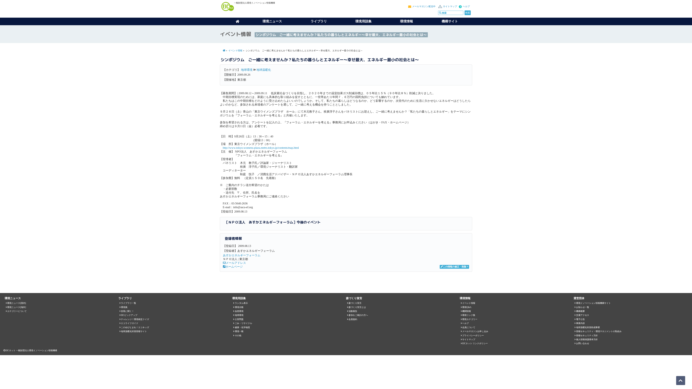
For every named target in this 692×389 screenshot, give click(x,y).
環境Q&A (466, 307)
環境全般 (239, 307)
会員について (468, 327)
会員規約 (353, 319)
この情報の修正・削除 (454, 266)
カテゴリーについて (17, 311)
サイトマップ (450, 6)
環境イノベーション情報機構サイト (593, 303)
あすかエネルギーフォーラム (241, 255)
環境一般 (239, 331)
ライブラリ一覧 (128, 303)
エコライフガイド (129, 323)
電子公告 (580, 319)
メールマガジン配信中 (424, 6)
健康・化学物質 (242, 327)
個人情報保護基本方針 (587, 339)
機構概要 (580, 311)
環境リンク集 (468, 315)
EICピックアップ (129, 315)
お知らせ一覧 (582, 307)
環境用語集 (363, 21)
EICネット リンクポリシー (475, 343)
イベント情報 (235, 50)
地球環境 (246, 69)
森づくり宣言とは (357, 307)
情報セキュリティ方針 (587, 335)
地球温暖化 (263, 69)
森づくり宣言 (355, 303)
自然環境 (239, 311)
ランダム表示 (241, 303)
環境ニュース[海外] (16, 307)
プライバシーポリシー (473, 335)
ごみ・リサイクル (243, 323)
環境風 (124, 307)
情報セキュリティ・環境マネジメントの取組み (599, 331)
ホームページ (234, 266)
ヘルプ (466, 6)
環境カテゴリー (469, 319)
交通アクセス (582, 315)
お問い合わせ (582, 343)
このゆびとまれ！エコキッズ (135, 327)
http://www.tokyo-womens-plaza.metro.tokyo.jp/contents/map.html (261, 147)
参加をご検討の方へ (358, 315)
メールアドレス (236, 262)
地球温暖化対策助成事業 (588, 327)
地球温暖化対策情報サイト (134, 331)
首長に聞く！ (127, 311)
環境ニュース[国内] (16, 303)
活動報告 (353, 311)
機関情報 (466, 311)
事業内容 (580, 323)
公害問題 (239, 319)
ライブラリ (319, 21)
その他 (238, 335)
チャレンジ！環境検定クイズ (135, 319)
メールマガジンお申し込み (475, 331)
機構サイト (450, 21)
